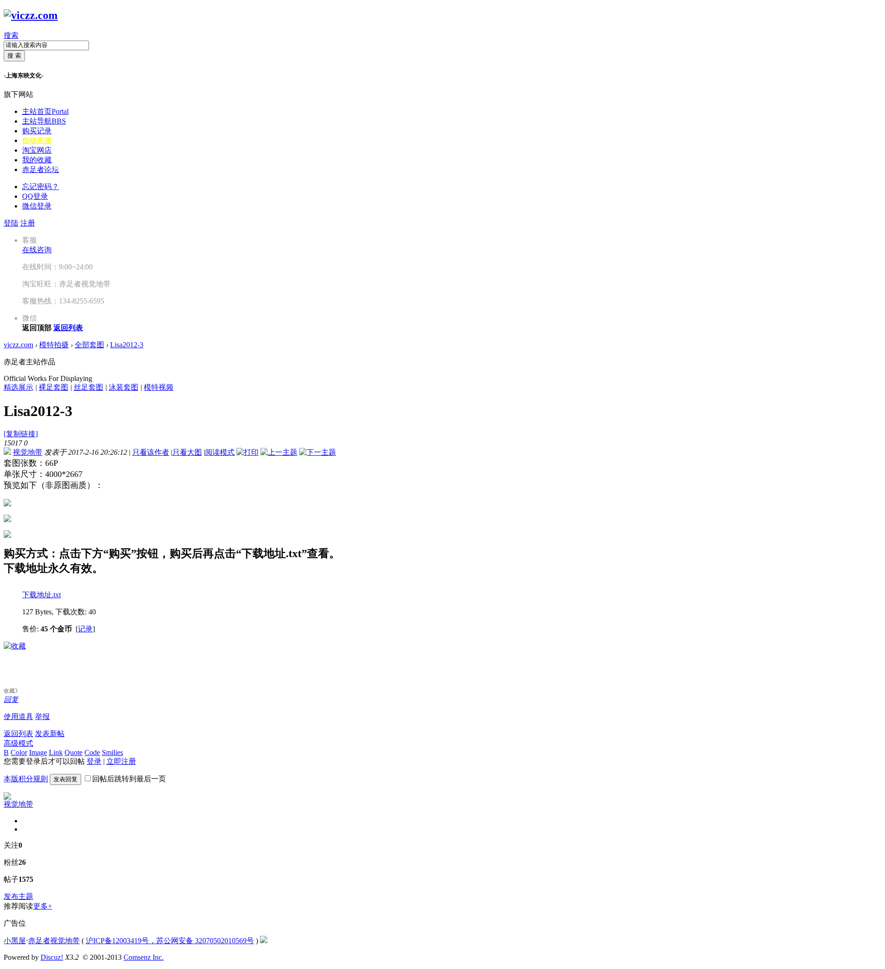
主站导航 (44, 121)
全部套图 (89, 345)
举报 (42, 716)
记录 (85, 629)
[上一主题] (278, 452)
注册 (27, 223)
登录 (94, 761)
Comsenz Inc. (144, 957)
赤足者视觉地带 (54, 941)
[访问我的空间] (7, 797)
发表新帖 (50, 733)
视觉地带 (27, 452)
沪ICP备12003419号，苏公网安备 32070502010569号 (170, 941)
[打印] (247, 452)
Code (92, 752)
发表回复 (65, 779)
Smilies (112, 752)
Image (38, 752)
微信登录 (37, 206)
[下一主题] (317, 452)
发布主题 (18, 896)
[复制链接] (21, 434)
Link (56, 752)
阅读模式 (220, 452)
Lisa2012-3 (126, 345)
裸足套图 (53, 387)
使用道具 (18, 716)
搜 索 (14, 55)
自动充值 (37, 140)
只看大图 (187, 452)
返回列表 (18, 733)
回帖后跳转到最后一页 (129, 779)
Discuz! (52, 957)
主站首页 (45, 111)
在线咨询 (37, 250)
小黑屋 (15, 941)
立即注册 (121, 761)
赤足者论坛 (40, 169)
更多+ (42, 906)
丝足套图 (88, 387)
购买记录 (37, 131)
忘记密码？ (40, 186)
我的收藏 (37, 160)
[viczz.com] (31, 15)
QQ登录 (35, 196)
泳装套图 (123, 387)
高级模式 (18, 743)
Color (19, 752)
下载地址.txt (41, 595)
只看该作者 (150, 452)
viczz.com (18, 345)
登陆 (11, 223)
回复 (11, 699)
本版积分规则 (26, 779)
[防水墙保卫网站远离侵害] (263, 941)
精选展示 (18, 387)
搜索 (11, 35)
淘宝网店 (37, 150)
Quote (74, 752)
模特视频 (158, 387)
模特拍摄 (54, 345)
